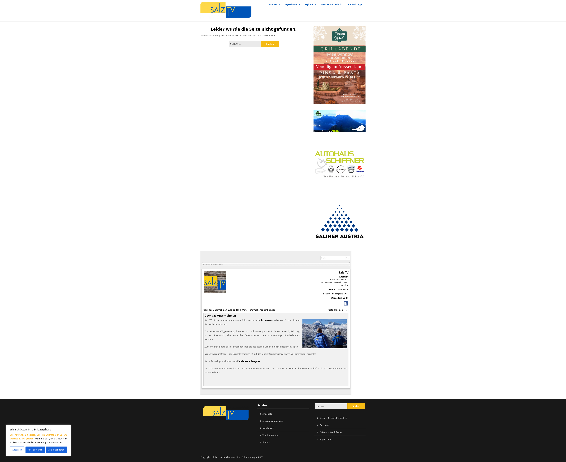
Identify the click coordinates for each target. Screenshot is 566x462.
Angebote (267, 413)
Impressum (325, 439)
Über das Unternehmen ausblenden (221, 309)
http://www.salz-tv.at (272, 320)
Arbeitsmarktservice (273, 421)
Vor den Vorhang (271, 435)
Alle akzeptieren (56, 449)
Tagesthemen (291, 4)
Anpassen (17, 449)
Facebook (324, 425)
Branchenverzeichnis (331, 4)
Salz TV (344, 298)
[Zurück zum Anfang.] (346, 309)
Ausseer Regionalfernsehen (333, 418)
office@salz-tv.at (340, 293)
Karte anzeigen (335, 309)
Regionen (309, 4)
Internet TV (274, 4)
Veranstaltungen (354, 4)
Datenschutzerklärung (331, 432)
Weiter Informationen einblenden (258, 309)
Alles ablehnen (35, 449)
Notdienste (268, 428)
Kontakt (267, 442)
